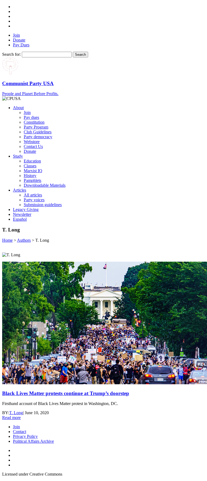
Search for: (11, 54)
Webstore (32, 141)
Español (20, 219)
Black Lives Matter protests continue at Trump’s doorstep (65, 393)
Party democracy (38, 136)
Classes (30, 166)
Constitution (34, 122)
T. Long (16, 412)
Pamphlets (32, 180)
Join (16, 35)
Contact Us (33, 146)
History (30, 175)
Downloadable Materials (44, 185)
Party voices (34, 200)
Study (18, 156)
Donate (19, 40)
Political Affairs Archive (33, 441)
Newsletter (22, 214)
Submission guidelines (43, 204)
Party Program (36, 127)
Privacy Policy (25, 436)
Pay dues (31, 117)
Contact (19, 431)
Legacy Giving (26, 209)
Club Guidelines (37, 132)
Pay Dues (21, 45)
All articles (33, 195)
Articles (19, 190)
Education (32, 161)
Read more (11, 417)
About (18, 107)
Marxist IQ (33, 170)
